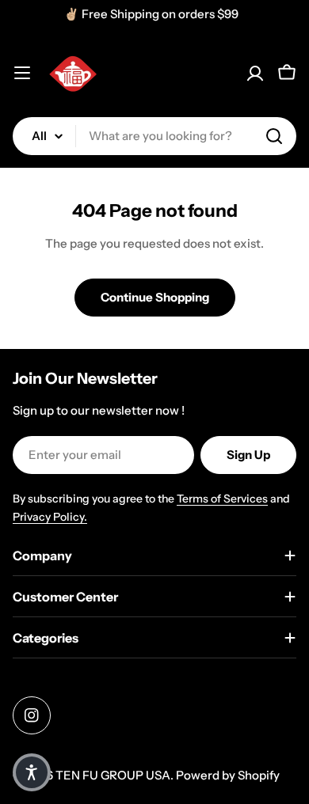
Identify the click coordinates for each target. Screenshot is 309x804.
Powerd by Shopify (228, 775)
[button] (32, 772)
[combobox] (154, 136)
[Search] (274, 136)
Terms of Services (222, 498)
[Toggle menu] (22, 72)
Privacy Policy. (50, 517)
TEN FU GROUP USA (112, 775)
